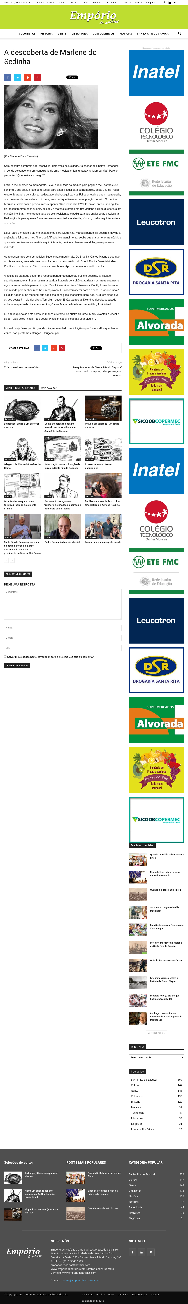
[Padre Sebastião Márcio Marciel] (62, 526)
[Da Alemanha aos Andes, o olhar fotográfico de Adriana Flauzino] (103, 485)
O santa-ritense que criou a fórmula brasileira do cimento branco (20, 505)
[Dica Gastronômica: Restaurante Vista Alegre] (138, 930)
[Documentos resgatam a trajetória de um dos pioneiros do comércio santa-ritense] (62, 485)
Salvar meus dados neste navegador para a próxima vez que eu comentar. (50, 656)
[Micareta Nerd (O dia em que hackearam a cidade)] (138, 1000)
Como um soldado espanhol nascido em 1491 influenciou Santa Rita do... (40, 1194)
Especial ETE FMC (53, 419)
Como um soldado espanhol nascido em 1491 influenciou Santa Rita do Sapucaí (59, 427)
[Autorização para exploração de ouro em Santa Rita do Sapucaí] (62, 448)
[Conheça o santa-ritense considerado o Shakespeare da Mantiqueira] (138, 1018)
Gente (85, 2)
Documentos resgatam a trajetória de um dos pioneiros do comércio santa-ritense (62, 505)
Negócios (136, 1123)
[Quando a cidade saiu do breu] (138, 894)
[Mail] (175, 2)
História (74, 2)
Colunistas (62, 2)
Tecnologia (137, 1112)
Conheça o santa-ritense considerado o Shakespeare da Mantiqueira (166, 1016)
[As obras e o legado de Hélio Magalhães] (138, 912)
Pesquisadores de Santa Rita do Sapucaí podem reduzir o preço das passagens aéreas (97, 371)
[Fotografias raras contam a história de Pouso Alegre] (138, 982)
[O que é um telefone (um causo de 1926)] (103, 408)
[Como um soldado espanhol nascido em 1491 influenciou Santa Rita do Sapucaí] (62, 408)
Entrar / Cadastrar (45, 2)
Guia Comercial (112, 2)
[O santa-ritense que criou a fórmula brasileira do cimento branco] (22, 485)
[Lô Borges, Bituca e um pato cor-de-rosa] (22, 408)
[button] (179, 33)
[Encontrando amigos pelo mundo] (103, 526)
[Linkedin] (169, 2)
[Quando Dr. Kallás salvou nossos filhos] (138, 859)
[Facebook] (164, 2)
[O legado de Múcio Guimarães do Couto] (22, 448)
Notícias (127, 2)
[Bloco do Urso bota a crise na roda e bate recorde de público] (138, 877)
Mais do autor (49, 388)
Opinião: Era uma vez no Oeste (166, 960)
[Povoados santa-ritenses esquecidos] (103, 448)
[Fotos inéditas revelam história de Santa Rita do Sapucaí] (138, 947)
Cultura (89, 459)
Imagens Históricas (142, 1129)
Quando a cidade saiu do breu (165, 890)
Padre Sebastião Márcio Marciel (62, 542)
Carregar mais (155, 1032)
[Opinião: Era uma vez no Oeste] (138, 965)
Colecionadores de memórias (22, 367)
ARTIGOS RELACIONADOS (21, 388)
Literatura (96, 2)
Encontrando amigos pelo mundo (103, 542)
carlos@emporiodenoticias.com (81, 1280)
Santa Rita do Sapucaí (145, 2)
